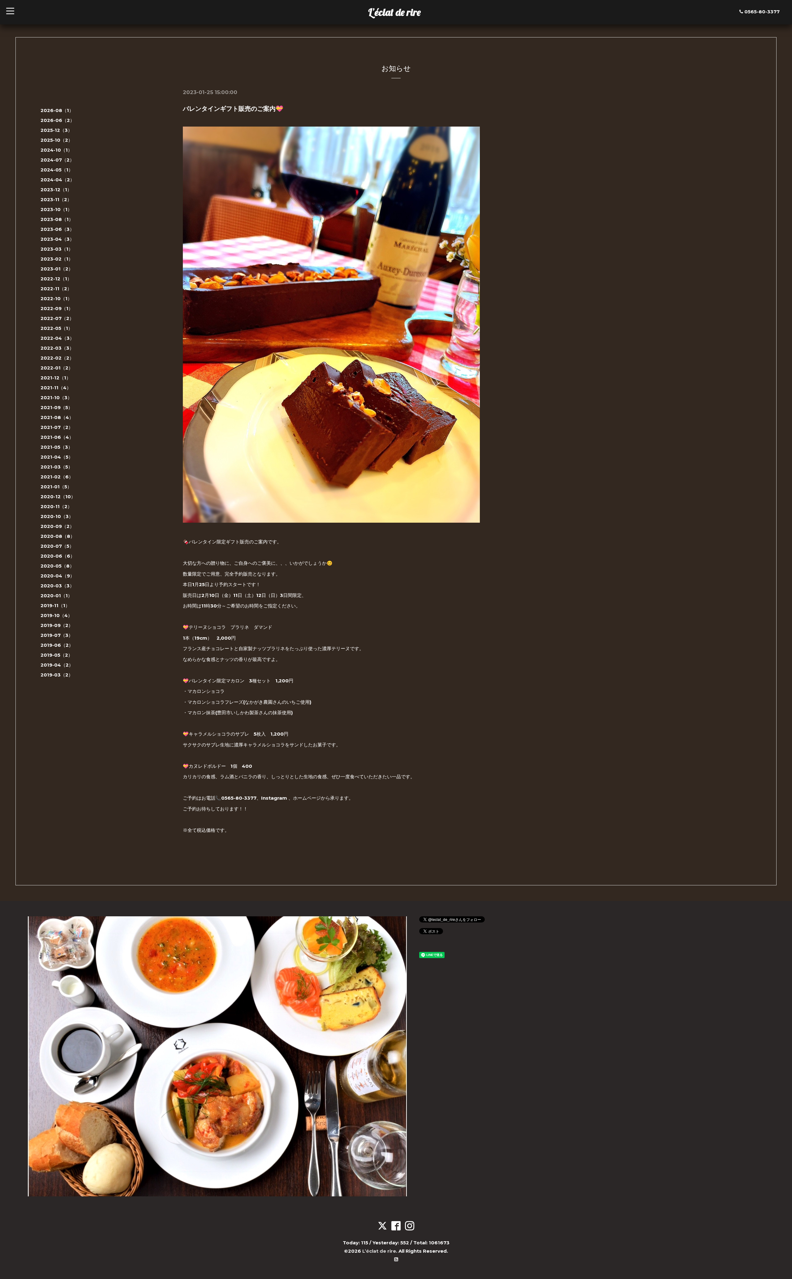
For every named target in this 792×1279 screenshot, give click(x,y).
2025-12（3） (56, 130)
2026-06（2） (58, 120)
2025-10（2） (57, 140)
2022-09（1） (57, 308)
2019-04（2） (57, 665)
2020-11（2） (56, 506)
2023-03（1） (57, 249)
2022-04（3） (57, 338)
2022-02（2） (57, 358)
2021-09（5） (57, 407)
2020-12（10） (58, 496)
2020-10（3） (57, 516)
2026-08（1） (57, 110)
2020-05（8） (57, 566)
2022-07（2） (57, 318)
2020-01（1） (56, 595)
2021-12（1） (56, 378)
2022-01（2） (57, 368)
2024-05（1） (57, 170)
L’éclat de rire (394, 12)
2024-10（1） (56, 150)
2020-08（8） (58, 536)
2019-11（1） (55, 605)
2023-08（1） (57, 219)
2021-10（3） (56, 397)
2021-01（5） (56, 487)
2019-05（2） (57, 655)
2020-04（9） (58, 576)
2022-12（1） (56, 279)
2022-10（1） (56, 298)
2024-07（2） (57, 160)
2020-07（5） (57, 546)
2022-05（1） (57, 328)
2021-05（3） (57, 447)
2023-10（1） (56, 209)
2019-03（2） (57, 675)
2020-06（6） (58, 556)
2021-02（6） (57, 477)
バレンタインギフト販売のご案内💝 (233, 108)
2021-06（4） (57, 437)
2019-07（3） (57, 635)
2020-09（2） (57, 526)
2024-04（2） (58, 180)
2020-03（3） (57, 586)
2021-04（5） (57, 457)
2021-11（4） (56, 388)
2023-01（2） (57, 269)
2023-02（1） (57, 259)
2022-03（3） (57, 348)
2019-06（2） (57, 645)
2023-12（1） (56, 189)
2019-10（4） (56, 615)
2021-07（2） (57, 427)
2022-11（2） (56, 289)
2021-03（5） (57, 467)
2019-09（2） (57, 625)
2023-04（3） (57, 239)
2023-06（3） (57, 229)
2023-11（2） (56, 199)
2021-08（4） (57, 417)
